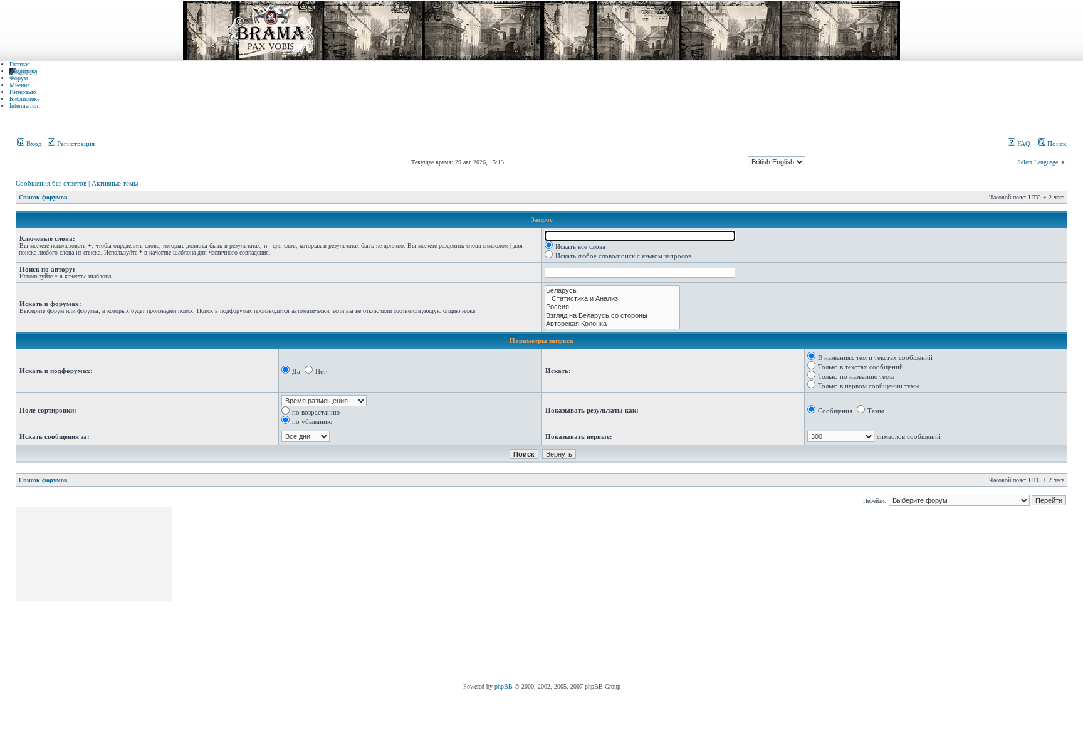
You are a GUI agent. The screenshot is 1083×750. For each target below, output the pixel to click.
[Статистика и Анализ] (612, 299)
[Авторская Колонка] (612, 324)
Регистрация (75, 143)
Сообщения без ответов (51, 183)
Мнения (19, 85)
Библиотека (24, 98)
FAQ (1022, 143)
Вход (33, 143)
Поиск (1055, 143)
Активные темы (115, 183)
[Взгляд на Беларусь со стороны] (612, 316)
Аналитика (23, 71)
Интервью (22, 91)
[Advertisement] (402, 595)
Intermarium (24, 105)
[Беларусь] (612, 291)
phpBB (503, 686)
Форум (18, 78)
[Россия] (612, 307)
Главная (19, 64)
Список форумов (43, 197)
